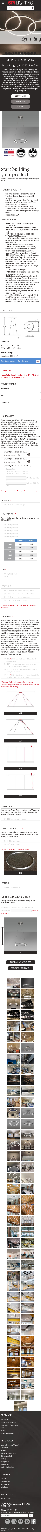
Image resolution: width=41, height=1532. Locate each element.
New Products (5, 1420)
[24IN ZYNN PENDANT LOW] (28, 455)
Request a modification (20, 968)
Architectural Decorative (8, 1422)
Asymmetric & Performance (9, 1425)
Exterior (3, 1431)
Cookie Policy (5, 1464)
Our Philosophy (5, 1482)
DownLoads (20, 101)
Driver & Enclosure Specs (8, 1453)
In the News (4, 1487)
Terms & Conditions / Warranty (10, 1445)
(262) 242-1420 (5, 1506)
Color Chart (4, 1448)
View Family (20, 107)
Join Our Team (5, 1484)
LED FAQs (4, 1451)
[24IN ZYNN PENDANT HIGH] (28, 462)
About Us (3, 1479)
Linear (2, 1428)
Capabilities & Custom (7, 1433)
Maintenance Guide (6, 1456)
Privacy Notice (5, 1462)
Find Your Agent (5, 1499)
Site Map (3, 1459)
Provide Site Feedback (7, 1467)
